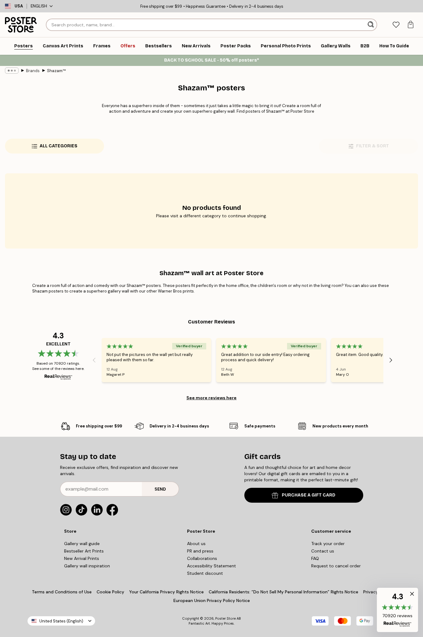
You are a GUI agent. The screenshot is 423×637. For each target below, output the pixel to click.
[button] (397, 610)
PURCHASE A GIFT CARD (308, 495)
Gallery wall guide (82, 543)
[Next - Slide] (391, 360)
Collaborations (202, 558)
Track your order (328, 543)
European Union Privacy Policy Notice (211, 600)
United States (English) (61, 621)
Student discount (205, 573)
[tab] (396, 25)
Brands (33, 70)
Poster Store (225, 618)
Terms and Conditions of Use (62, 592)
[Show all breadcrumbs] (12, 70)
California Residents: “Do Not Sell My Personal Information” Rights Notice (283, 592)
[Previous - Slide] (94, 360)
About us (196, 543)
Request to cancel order (336, 566)
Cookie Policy (110, 592)
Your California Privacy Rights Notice (166, 592)
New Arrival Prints (81, 558)
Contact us (322, 551)
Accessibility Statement (211, 566)
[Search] (371, 25)
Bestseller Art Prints (84, 551)
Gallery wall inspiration (87, 566)
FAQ (315, 558)
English (39, 6)
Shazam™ (56, 70)
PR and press (200, 551)
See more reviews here (211, 398)
